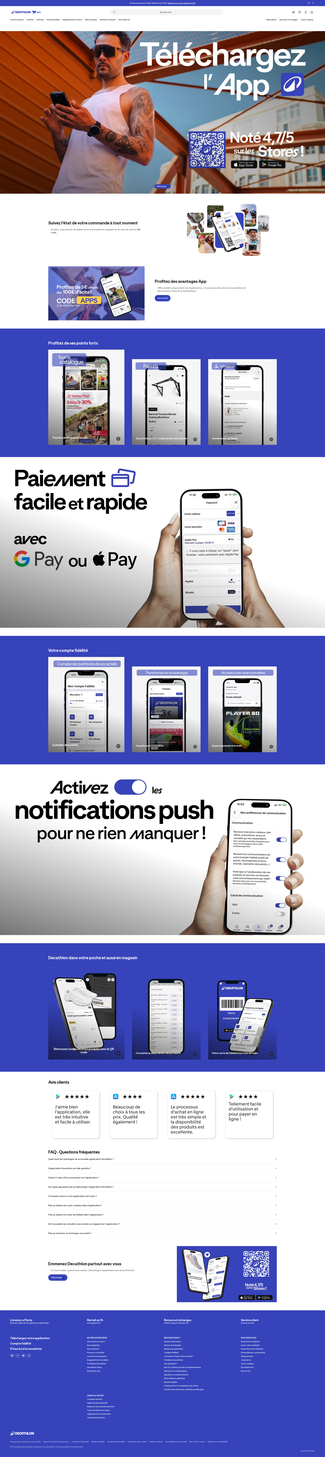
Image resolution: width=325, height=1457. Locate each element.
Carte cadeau (307, 20)
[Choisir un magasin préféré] (293, 12)
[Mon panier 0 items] (312, 12)
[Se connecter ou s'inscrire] (306, 12)
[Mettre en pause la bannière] (309, 3)
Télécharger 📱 (162, 186)
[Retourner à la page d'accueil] (26, 12)
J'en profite (162, 298)
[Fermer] (313, 3)
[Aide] (300, 12)
